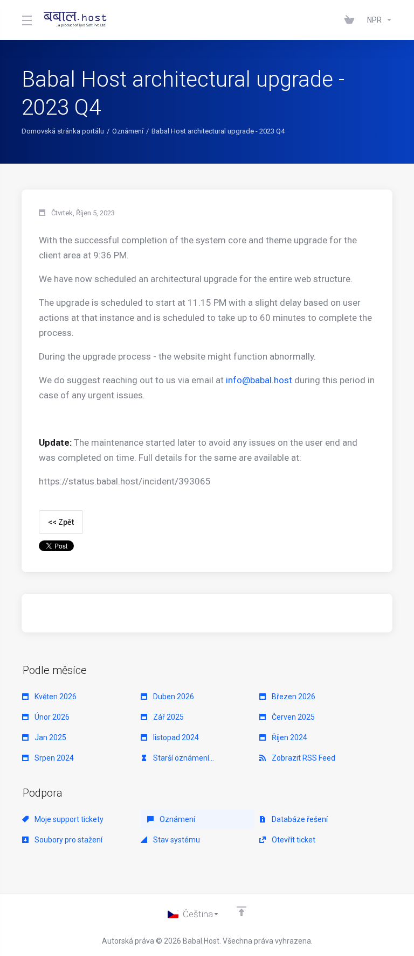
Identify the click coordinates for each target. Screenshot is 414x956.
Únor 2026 (51, 717)
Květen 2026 (55, 696)
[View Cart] (351, 20)
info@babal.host (259, 380)
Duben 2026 (172, 696)
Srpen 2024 (53, 758)
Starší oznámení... (182, 758)
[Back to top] (241, 911)
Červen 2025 (292, 717)
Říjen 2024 (288, 737)
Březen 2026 (292, 696)
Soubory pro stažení (67, 839)
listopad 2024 (175, 737)
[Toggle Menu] (26, 20)
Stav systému (175, 839)
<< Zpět (61, 522)
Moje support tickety (68, 819)
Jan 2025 (49, 737)
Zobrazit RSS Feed (302, 758)
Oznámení (127, 131)
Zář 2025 (167, 717)
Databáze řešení (299, 819)
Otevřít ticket (292, 839)
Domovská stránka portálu (63, 131)
